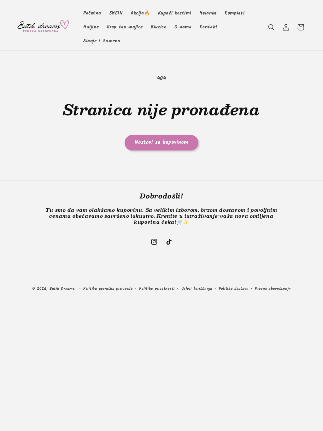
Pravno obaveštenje (273, 289)
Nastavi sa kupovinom (162, 142)
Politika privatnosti (157, 289)
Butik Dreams (62, 289)
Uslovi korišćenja (197, 289)
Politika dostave (234, 289)
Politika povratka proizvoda (108, 289)
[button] (271, 27)
